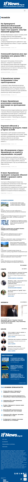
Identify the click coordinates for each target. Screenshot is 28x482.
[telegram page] (23, 474)
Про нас (4, 439)
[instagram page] (25, 474)
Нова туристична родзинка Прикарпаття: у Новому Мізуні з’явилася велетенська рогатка (18, 244)
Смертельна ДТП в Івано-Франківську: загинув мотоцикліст (12, 401)
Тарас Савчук (11, 336)
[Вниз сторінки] (25, 479)
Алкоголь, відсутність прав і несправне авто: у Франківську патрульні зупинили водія (13, 239)
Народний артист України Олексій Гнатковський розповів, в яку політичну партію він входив (13, 321)
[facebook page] (17, 474)
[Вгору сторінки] (25, 475)
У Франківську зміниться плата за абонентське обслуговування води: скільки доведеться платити (18, 222)
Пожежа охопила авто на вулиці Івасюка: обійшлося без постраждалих (12, 229)
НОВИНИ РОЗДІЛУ (22, 382)
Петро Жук (11, 296)
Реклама (4, 446)
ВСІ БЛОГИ (24, 328)
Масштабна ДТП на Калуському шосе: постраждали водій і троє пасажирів (12, 410)
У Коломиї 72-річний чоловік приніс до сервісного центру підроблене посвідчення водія (14, 251)
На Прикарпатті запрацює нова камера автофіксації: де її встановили (13, 420)
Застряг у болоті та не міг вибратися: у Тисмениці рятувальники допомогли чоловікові (13, 211)
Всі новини (23, 265)
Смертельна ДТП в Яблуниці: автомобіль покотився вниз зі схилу (13, 415)
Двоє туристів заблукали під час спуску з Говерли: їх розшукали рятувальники (11, 234)
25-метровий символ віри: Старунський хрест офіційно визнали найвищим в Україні (17, 204)
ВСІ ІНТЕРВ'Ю (23, 302)
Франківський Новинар (15, 287)
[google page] (15, 474)
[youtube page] (21, 474)
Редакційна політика (8, 444)
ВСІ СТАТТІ (24, 268)
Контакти (5, 441)
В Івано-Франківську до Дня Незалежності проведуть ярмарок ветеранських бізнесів (12, 261)
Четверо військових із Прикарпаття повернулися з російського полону (12, 392)
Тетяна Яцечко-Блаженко (15, 278)
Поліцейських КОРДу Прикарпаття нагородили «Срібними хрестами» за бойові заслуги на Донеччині (13, 217)
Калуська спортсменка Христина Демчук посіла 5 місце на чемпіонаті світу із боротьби (14, 256)
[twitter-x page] (19, 474)
